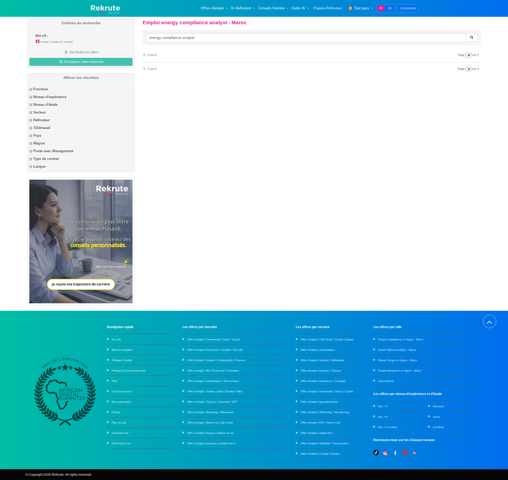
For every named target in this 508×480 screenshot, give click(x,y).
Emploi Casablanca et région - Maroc (400, 339)
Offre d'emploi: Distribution (317, 432)
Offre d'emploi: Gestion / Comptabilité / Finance (216, 360)
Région (39, 143)
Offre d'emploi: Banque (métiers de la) (210, 432)
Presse (116, 412)
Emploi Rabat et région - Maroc (397, 349)
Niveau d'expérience (49, 97)
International (386, 381)
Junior (436, 416)
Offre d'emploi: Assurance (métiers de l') (211, 443)
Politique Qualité (122, 360)
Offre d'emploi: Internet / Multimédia (322, 360)
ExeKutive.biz (120, 432)
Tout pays (361, 8)
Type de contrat (46, 158)
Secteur (39, 112)
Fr (380, 8)
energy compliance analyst (56, 41)
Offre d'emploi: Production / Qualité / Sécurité (215, 349)
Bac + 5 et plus (387, 427)
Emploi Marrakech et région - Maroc (400, 370)
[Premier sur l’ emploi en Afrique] (105, 8)
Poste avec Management (53, 151)
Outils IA (298, 8)
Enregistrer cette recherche (83, 62)
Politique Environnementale (129, 370)
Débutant (438, 406)
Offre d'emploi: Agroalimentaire (319, 401)
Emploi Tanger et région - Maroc (397, 360)
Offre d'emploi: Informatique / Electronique (213, 381)
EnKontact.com (121, 443)
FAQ (114, 381)
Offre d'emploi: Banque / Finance (321, 370)
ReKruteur (41, 120)
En (390, 8)
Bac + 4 (383, 416)
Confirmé (438, 427)
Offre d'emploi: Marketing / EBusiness (210, 412)
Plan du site (119, 422)
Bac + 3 (383, 406)
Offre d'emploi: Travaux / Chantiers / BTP (212, 401)
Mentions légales (122, 349)
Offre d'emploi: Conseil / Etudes (320, 453)
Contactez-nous (121, 391)
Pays (37, 135)
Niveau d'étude (45, 104)
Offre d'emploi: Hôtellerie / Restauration (325, 443)
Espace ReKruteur (328, 8)
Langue (39, 166)
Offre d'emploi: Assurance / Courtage (323, 381)
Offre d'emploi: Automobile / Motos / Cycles (327, 391)
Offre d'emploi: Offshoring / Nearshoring (325, 412)
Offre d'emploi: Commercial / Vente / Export (213, 339)
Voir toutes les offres (83, 52)
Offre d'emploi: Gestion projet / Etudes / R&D (214, 391)
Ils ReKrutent (241, 8)
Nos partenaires (121, 401)
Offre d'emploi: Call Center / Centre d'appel (327, 339)
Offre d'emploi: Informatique (318, 349)
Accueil (116, 339)
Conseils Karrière (271, 8)
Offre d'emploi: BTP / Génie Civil (320, 422)
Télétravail (41, 128)
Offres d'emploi (212, 8)
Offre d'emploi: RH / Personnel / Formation (213, 370)
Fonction (40, 89)
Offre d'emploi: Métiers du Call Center (210, 422)
